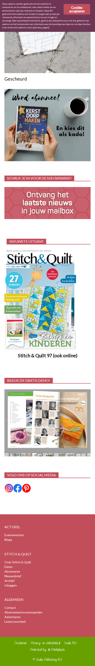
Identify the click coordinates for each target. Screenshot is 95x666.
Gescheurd (15, 78)
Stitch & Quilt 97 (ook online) (47, 355)
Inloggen (10, 585)
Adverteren (12, 617)
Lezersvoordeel (15, 621)
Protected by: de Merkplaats (47, 649)
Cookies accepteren (76, 9)
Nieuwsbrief (12, 576)
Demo (8, 567)
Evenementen (14, 535)
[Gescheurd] (47, 52)
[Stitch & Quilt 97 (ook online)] (47, 299)
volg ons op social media (31, 475)
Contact (10, 607)
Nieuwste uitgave (26, 241)
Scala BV (70, 643)
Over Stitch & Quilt (17, 562)
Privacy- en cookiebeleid (45, 643)
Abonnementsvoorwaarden (23, 612)
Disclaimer (21, 643)
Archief (9, 581)
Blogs (8, 539)
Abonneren (12, 571)
